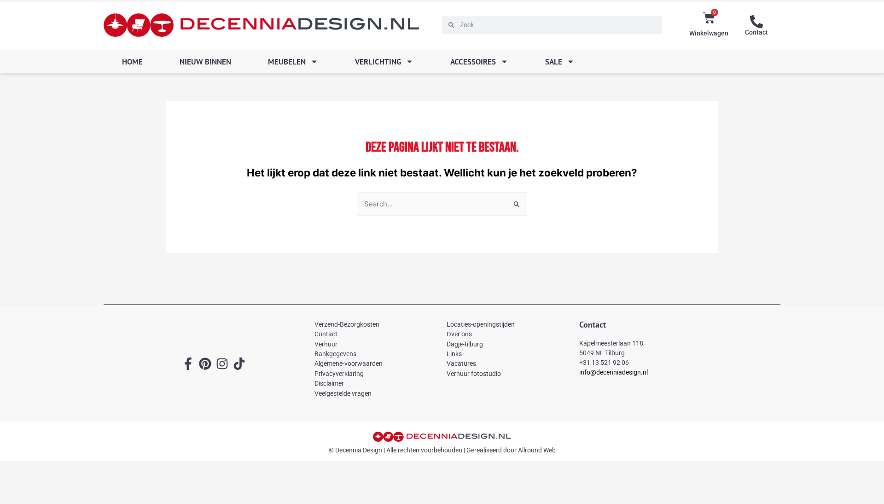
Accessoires (473, 62)
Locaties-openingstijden (481, 324)
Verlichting (378, 62)
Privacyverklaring (339, 373)
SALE (553, 62)
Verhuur (325, 344)
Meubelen (287, 62)
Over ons (459, 334)
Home (132, 62)
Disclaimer (329, 383)
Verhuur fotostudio (474, 373)
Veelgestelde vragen (343, 393)
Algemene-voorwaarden (348, 363)
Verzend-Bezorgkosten (346, 324)
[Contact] (756, 21)
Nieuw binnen (205, 62)
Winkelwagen (708, 33)
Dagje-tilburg (465, 344)
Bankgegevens (335, 353)
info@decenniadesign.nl (613, 372)
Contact (756, 32)
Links (454, 353)
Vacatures (461, 363)
